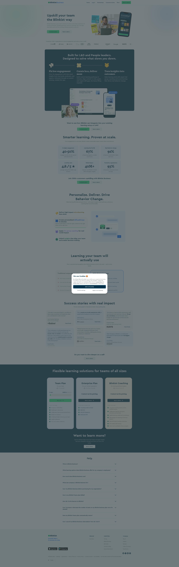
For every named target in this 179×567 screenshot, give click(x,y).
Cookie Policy (99, 282)
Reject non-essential (98, 290)
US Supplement (93, 283)
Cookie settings (81, 290)
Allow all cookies (89, 286)
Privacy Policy (76, 283)
